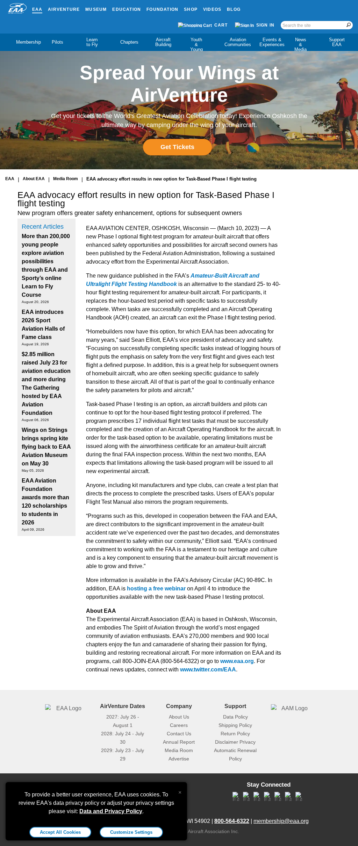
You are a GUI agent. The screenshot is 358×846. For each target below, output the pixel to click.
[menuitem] (22, 42)
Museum (96, 9)
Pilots (57, 42)
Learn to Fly (92, 42)
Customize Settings (131, 832)
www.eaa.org (237, 661)
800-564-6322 (231, 821)
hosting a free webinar (156, 588)
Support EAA (337, 42)
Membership (28, 42)
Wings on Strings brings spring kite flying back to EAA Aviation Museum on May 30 (46, 446)
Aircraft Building (163, 42)
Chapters (129, 42)
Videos (212, 9)
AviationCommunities (237, 42)
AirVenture (64, 9)
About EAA (34, 178)
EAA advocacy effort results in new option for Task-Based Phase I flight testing (171, 179)
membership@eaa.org (281, 821)
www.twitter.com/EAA (208, 669)
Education (126, 9)
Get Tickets (177, 147)
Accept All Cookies (60, 832)
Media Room (65, 178)
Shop (191, 9)
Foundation (162, 9)
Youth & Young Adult (196, 47)
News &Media (300, 44)
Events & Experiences (272, 42)
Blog (234, 9)
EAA (37, 9)
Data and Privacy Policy (110, 811)
